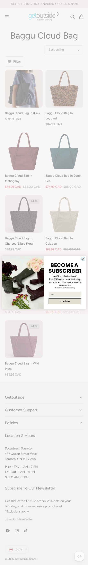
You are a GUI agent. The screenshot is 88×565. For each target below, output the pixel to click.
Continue (65, 301)
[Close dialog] (83, 259)
